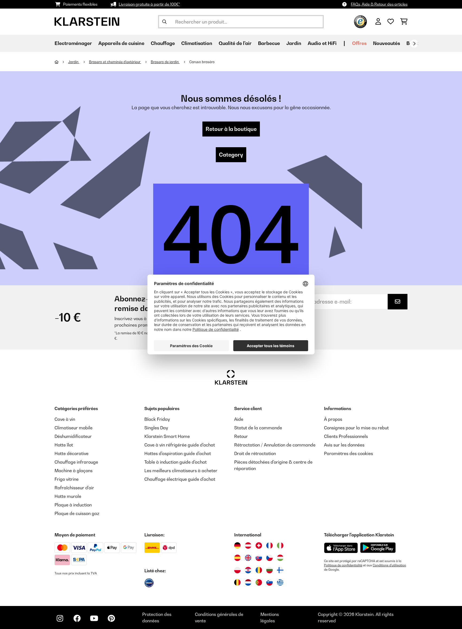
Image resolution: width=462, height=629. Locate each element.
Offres (359, 43)
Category (231, 154)
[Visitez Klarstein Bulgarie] (269, 570)
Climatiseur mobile (74, 427)
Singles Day (156, 427)
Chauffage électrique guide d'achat (179, 479)
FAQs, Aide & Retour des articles (379, 4)
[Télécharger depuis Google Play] (378, 547)
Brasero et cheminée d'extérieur (115, 62)
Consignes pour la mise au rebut (356, 427)
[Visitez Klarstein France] (269, 545)
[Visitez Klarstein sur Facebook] (77, 618)
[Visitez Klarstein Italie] (280, 545)
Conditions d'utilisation (389, 565)
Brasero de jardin (165, 62)
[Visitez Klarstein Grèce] (280, 582)
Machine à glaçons (74, 470)
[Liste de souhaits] (390, 21)
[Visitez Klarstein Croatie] (248, 570)
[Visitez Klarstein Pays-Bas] (248, 582)
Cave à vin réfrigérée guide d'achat (179, 445)
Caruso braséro (202, 62)
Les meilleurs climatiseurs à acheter (180, 470)
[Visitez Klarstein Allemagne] (237, 545)
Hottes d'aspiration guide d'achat (177, 453)
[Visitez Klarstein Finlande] (280, 570)
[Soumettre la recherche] (164, 21)
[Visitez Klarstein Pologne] (237, 570)
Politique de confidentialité (343, 565)
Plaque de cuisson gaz (77, 513)
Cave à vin (65, 419)
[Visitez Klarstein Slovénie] (269, 582)
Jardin (73, 62)
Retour (241, 436)
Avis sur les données (344, 445)
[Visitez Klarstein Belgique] (237, 582)
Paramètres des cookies (348, 453)
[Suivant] (414, 44)
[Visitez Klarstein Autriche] (248, 545)
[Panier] (403, 21)
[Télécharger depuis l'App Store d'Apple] (341, 547)
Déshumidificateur (73, 436)
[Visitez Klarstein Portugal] (259, 582)
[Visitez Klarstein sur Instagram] (60, 618)
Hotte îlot (64, 445)
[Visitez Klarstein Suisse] (259, 545)
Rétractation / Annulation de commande (274, 445)
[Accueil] (61, 62)
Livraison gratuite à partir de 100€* (149, 4)
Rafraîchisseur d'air (74, 487)
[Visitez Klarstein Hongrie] (280, 558)
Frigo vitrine (67, 479)
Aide (238, 419)
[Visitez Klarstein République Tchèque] (269, 558)
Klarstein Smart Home (167, 436)
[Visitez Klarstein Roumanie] (259, 570)
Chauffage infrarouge (76, 462)
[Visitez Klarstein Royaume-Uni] (248, 558)
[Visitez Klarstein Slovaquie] (259, 558)
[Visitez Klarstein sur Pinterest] (111, 618)
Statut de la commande (258, 427)
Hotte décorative (71, 453)
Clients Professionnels (346, 436)
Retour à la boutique (231, 129)
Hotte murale (68, 496)
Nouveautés (386, 43)
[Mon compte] (378, 21)
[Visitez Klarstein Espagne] (237, 558)
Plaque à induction (73, 504)
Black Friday (157, 419)
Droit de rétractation (255, 453)
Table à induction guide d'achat (175, 462)
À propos (333, 419)
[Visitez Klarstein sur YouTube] (94, 618)
